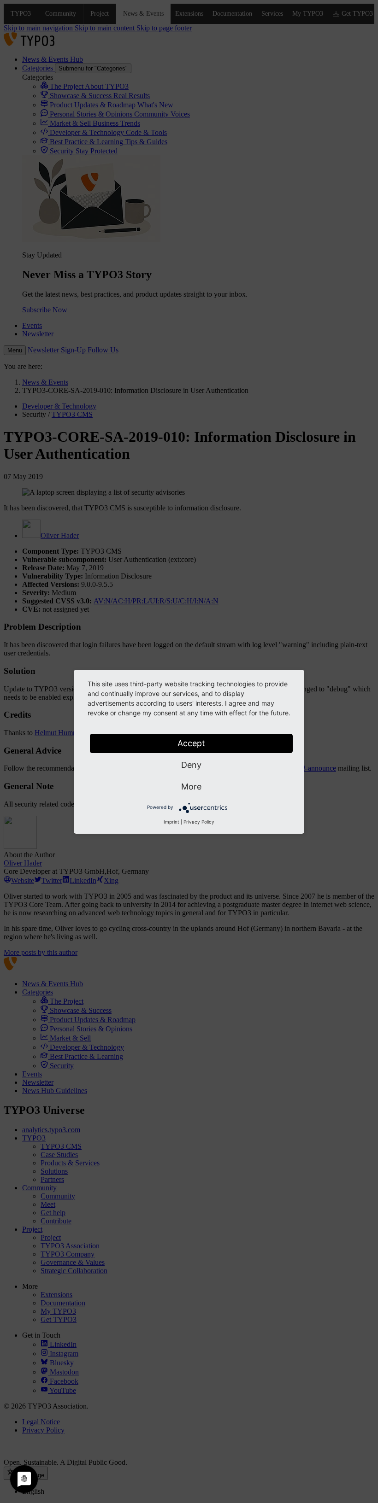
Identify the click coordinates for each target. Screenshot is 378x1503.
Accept (191, 743)
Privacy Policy (198, 822)
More (191, 786)
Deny (191, 765)
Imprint (171, 822)
